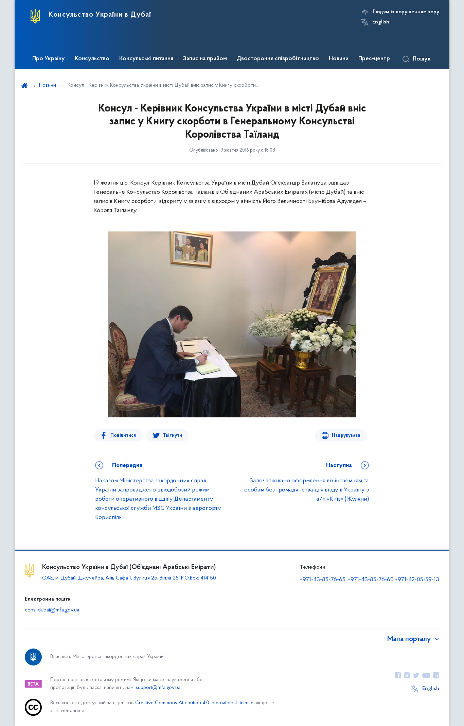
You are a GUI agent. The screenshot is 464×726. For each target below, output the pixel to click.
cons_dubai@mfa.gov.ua (52, 610)
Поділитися (123, 435)
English (380, 22)
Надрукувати (346, 435)
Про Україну (48, 59)
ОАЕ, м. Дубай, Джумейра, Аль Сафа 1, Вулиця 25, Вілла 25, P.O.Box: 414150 (129, 578)
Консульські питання (146, 59)
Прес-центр (374, 59)
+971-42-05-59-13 (417, 580)
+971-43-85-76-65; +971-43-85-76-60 (347, 580)
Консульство (92, 59)
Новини (339, 59)
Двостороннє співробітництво (278, 59)
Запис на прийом (205, 59)
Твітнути (172, 435)
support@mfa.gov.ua (158, 687)
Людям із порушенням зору (405, 12)
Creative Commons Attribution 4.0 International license (194, 703)
